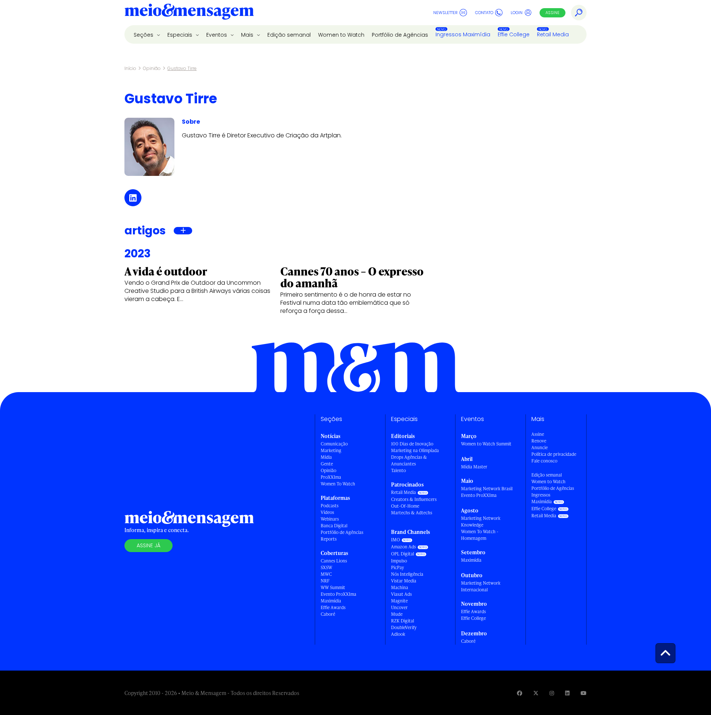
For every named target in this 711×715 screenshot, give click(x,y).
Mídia (326, 457)
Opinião (152, 68)
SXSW (326, 567)
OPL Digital (402, 554)
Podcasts (329, 505)
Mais (248, 35)
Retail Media (553, 34)
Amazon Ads (403, 547)
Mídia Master (474, 467)
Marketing (331, 450)
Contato (484, 13)
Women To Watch (338, 484)
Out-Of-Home (405, 506)
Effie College (514, 34)
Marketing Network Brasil (487, 488)
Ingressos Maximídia (462, 34)
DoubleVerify (404, 627)
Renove (538, 441)
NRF (325, 581)
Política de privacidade (553, 454)
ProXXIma (331, 477)
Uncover (399, 607)
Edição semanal (289, 35)
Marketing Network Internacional (480, 586)
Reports (329, 539)
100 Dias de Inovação (412, 444)
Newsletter (445, 13)
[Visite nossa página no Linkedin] (567, 692)
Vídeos (327, 512)
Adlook (398, 634)
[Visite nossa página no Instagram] (552, 692)
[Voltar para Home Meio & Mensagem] (189, 12)
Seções (144, 35)
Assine (552, 13)
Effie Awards (333, 607)
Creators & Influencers (414, 499)
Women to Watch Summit (486, 444)
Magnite (399, 601)
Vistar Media (403, 581)
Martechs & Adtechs (411, 512)
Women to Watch (341, 35)
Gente (327, 464)
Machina (399, 587)
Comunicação (334, 444)
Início (130, 68)
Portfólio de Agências (400, 35)
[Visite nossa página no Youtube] (584, 692)
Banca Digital (334, 525)
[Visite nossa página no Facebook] (519, 692)
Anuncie (539, 447)
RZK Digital (402, 621)
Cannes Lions (334, 561)
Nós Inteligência (407, 574)
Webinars (330, 519)
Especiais (180, 35)
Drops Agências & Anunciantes (409, 460)
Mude (397, 614)
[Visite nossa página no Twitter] (535, 692)
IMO (395, 540)
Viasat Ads (401, 594)
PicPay (397, 567)
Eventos (217, 35)
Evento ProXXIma (338, 594)
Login (517, 13)
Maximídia (331, 601)
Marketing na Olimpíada (415, 450)
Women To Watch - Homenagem (479, 534)
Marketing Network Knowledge (480, 521)
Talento (398, 470)
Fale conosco (544, 461)
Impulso (399, 561)
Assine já (148, 545)
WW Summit (333, 587)
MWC (326, 574)
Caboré (328, 614)
